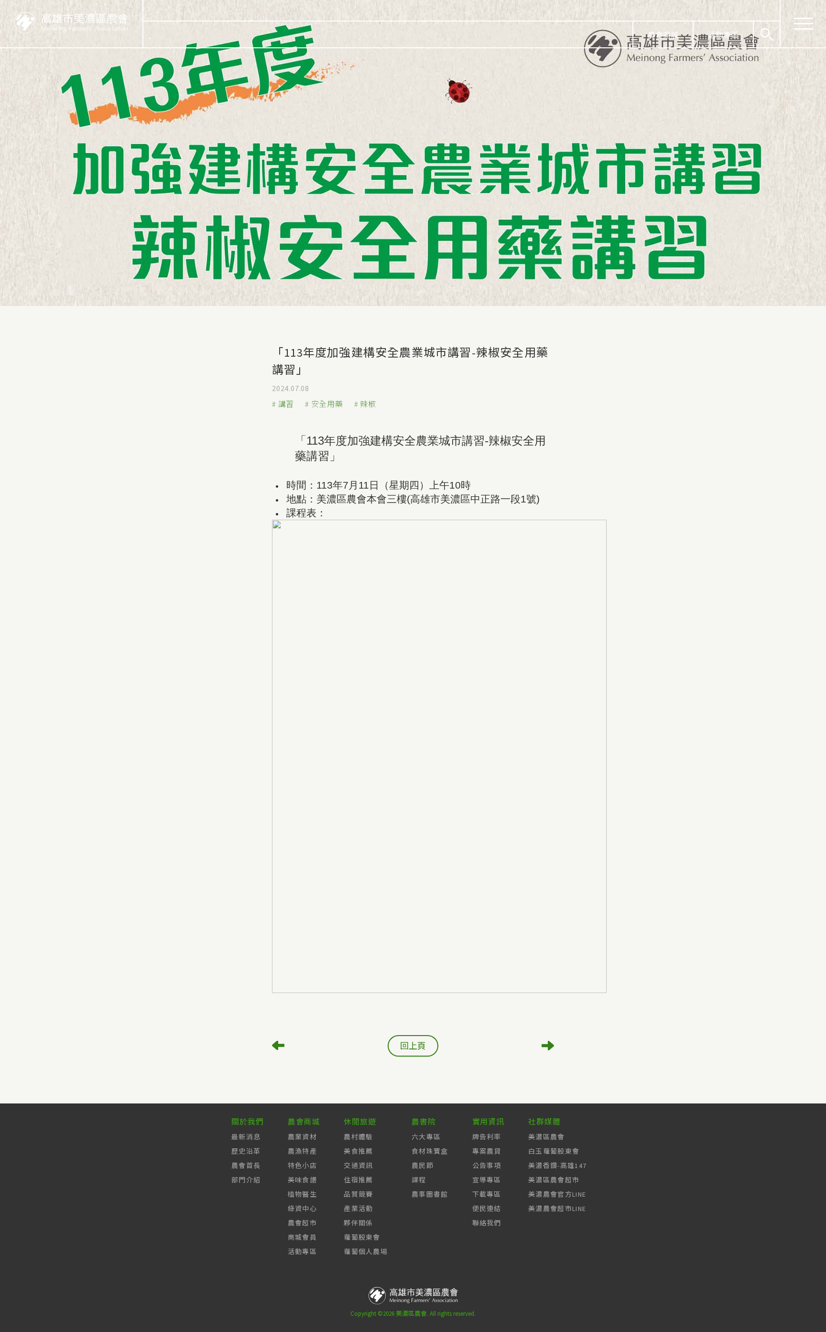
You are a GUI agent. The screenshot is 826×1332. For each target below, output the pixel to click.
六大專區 (426, 1137)
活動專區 (723, 35)
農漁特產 (302, 1151)
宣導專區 (486, 1180)
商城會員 (302, 1237)
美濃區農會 (546, 1137)
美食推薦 (358, 1151)
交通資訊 (358, 1165)
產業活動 (358, 1208)
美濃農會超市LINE (557, 1208)
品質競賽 (358, 1194)
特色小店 (302, 1165)
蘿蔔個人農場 (366, 1251)
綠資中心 (302, 1208)
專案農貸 (486, 1151)
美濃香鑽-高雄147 (557, 1165)
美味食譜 (302, 1180)
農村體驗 (358, 1137)
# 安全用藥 (324, 404)
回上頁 (413, 1045)
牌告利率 (486, 1137)
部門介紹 (246, 1180)
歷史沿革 (246, 1151)
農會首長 (246, 1165)
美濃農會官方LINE (557, 1194)
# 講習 (283, 404)
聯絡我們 (486, 1223)
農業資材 (302, 1137)
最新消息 (246, 1137)
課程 (419, 1180)
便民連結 (486, 1208)
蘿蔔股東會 (362, 1237)
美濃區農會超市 (553, 1180)
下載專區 (486, 1194)
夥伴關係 (358, 1223)
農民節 (423, 1165)
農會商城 (663, 35)
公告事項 (486, 1165)
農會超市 (302, 1223)
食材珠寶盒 (430, 1151)
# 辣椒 (365, 404)
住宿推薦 (358, 1180)
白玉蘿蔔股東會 (553, 1151)
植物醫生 (302, 1194)
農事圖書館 (430, 1194)
